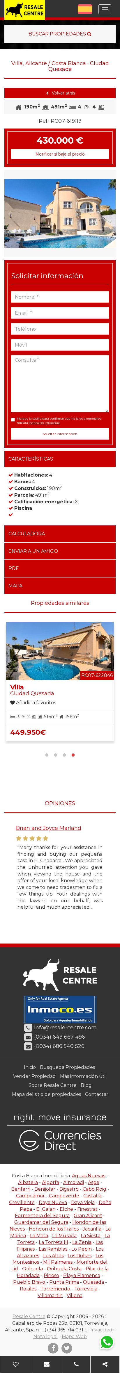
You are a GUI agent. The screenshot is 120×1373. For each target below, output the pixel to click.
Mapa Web (74, 1336)
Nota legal (45, 1336)
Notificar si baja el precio (60, 154)
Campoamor (30, 1196)
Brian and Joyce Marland (48, 828)
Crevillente (22, 1202)
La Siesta (90, 1235)
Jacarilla (92, 1229)
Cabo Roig (94, 1189)
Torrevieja (85, 1289)
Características (30, 459)
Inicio (30, 1067)
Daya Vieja (83, 1202)
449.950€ (28, 732)
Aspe (93, 1182)
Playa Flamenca (81, 1275)
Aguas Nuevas (88, 1175)
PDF (13, 568)
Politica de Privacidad (44, 423)
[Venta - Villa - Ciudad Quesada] (60, 213)
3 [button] (64, 754)
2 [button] (56, 754)
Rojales (28, 1289)
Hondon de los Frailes (54, 1229)
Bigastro (69, 1189)
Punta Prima (64, 1282)
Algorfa (50, 1182)
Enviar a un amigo (33, 551)
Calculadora (26, 533)
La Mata (39, 1235)
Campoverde (64, 1196)
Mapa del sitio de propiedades (46, 1094)
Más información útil (83, 1076)
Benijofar (44, 1189)
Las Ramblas (53, 1249)
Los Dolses (79, 1255)
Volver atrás (63, 93)
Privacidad (100, 1330)
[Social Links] (105, 1364)
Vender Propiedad (34, 1076)
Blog (86, 1085)
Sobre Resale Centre (53, 1085)
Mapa (15, 586)
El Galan (46, 1209)
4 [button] (73, 754)
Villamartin (50, 1295)
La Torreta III (53, 1242)
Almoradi (73, 1182)
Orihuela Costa (64, 1269)
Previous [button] (9, 213)
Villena (74, 1295)
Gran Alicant (88, 1215)
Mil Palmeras (58, 1262)
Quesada (93, 1282)
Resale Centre (29, 1316)
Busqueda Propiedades (67, 1067)
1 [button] (47, 754)
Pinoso (51, 1275)
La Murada (64, 1235)
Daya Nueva (53, 1202)
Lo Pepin (81, 1249)
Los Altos (53, 1255)
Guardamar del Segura (41, 1222)
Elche (66, 1209)
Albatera (28, 1182)
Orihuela (32, 1269)
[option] (60, 213)
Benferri (20, 1189)
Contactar (96, 1094)
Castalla (92, 1196)
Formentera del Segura (42, 1215)
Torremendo (55, 1289)
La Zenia (81, 1242)
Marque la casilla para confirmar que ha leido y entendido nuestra (59, 421)
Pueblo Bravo (29, 1282)
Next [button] (110, 213)
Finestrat (87, 1209)
